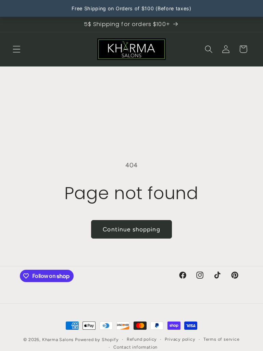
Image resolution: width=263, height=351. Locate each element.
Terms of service (221, 339)
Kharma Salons (58, 339)
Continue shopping (131, 229)
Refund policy (142, 339)
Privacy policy (180, 339)
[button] (16, 49)
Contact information (135, 347)
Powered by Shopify (97, 339)
